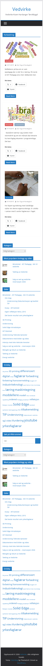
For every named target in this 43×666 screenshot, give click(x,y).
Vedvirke (21, 9)
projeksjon (26, 400)
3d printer (5, 371)
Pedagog (19, 400)
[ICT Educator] (21, 50)
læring (10, 390)
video (9, 420)
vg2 (4, 420)
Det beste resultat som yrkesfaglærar (19, 315)
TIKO (19, 410)
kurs (4, 390)
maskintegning (25, 390)
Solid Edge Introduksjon (12, 327)
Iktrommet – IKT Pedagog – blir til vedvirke (19, 295)
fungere (32, 381)
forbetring (7, 380)
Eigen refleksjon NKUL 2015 (15, 312)
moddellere (11, 395)
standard (32, 405)
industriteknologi (13, 384)
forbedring (32, 376)
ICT (36, 381)
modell (22, 395)
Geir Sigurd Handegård (24, 65)
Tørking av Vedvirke (20, 272)
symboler (5, 410)
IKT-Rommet (7, 331)
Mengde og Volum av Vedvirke (14, 350)
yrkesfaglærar (12, 426)
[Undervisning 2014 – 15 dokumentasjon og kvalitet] (21, 114)
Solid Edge (9, 197)
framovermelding (21, 380)
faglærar (20, 376)
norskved (32, 395)
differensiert (27, 371)
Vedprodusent (28, 415)
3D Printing (7, 320)
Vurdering (18, 420)
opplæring (6, 400)
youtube (30, 420)
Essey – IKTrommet (12, 308)
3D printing (14, 371)
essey (11, 376)
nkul (27, 395)
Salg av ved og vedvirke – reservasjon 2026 (19, 346)
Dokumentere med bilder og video (16, 339)
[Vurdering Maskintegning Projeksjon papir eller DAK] (21, 183)
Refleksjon (9, 61)
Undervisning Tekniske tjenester (15, 335)
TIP (5, 414)
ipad (24, 385)
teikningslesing (12, 410)
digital (6, 376)
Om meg (8, 298)
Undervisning (19, 124)
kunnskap (37, 385)
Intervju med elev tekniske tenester (16, 342)
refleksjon (34, 399)
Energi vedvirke (8, 357)
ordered (13, 399)
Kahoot (28, 385)
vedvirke (34, 415)
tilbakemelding (30, 409)
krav (32, 385)
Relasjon (5, 405)
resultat (10, 405)
